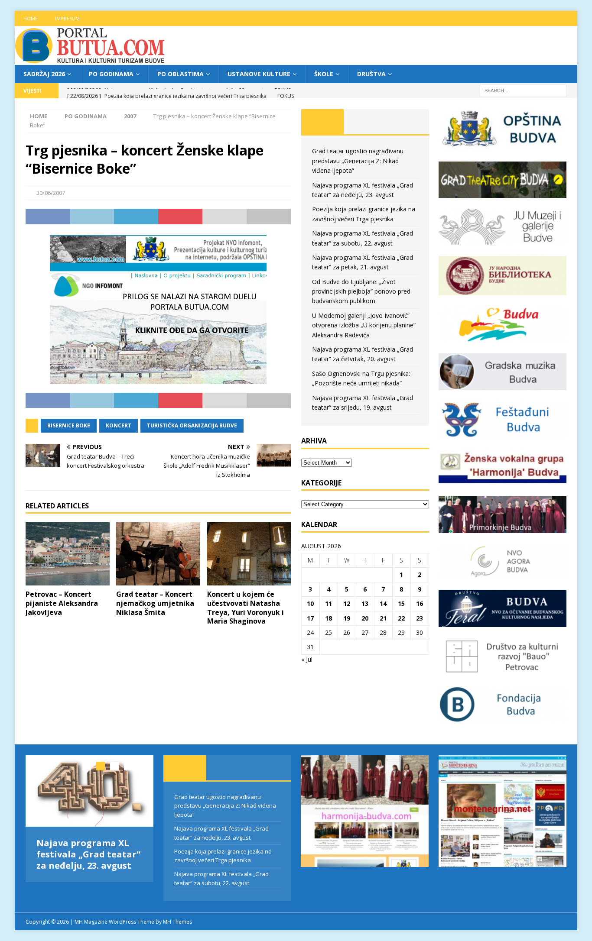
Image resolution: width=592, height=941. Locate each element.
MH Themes (177, 921)
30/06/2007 (50, 193)
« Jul (306, 659)
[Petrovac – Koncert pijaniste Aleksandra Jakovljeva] (68, 553)
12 (346, 603)
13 (364, 603)
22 (401, 618)
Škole (323, 74)
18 (328, 618)
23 (419, 618)
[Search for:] (523, 90)
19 (346, 618)
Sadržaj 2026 (44, 74)
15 (401, 603)
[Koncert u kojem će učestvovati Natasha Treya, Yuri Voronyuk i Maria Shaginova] (249, 553)
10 (310, 603)
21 (383, 618)
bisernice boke (68, 425)
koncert (118, 425)
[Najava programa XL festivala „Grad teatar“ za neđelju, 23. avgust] (89, 791)
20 (364, 618)
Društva (371, 74)
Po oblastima (180, 74)
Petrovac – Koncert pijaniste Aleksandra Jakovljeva (62, 603)
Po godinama (111, 74)
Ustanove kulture (259, 74)
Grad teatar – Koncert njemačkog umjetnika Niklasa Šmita (155, 603)
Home (30, 18)
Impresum (67, 18)
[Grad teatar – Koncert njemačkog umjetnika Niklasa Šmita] (158, 553)
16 (419, 603)
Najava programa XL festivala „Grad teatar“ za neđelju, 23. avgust (88, 854)
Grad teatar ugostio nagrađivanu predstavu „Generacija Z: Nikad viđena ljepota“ (357, 161)
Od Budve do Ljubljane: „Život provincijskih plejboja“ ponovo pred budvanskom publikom (361, 291)
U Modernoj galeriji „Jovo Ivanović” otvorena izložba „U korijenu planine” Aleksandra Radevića (364, 325)
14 (383, 603)
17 (310, 618)
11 (328, 603)
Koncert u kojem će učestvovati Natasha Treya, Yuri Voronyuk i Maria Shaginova (245, 607)
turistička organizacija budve (192, 425)
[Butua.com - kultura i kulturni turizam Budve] (90, 60)
